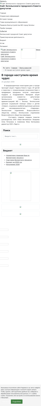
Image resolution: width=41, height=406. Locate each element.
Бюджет (3, 40)
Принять (5, 402)
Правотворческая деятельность (12, 37)
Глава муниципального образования (14, 22)
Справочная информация (9, 16)
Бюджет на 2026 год (14, 162)
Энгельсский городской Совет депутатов (16, 34)
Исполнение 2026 (13, 164)
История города (6, 19)
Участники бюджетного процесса (19, 160)
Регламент (4, 46)
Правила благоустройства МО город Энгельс (17, 25)
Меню (38, 50)
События (3, 31)
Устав (2, 43)
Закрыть (3, 1)
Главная (3, 13)
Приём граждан (6, 28)
